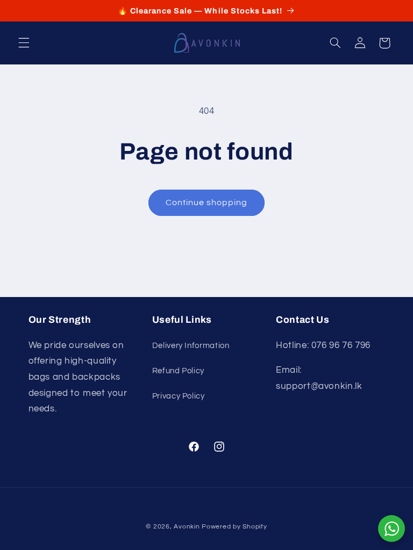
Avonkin (187, 527)
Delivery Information (191, 346)
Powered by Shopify (234, 527)
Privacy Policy (178, 396)
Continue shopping (207, 202)
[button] (23, 43)
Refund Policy (178, 371)
